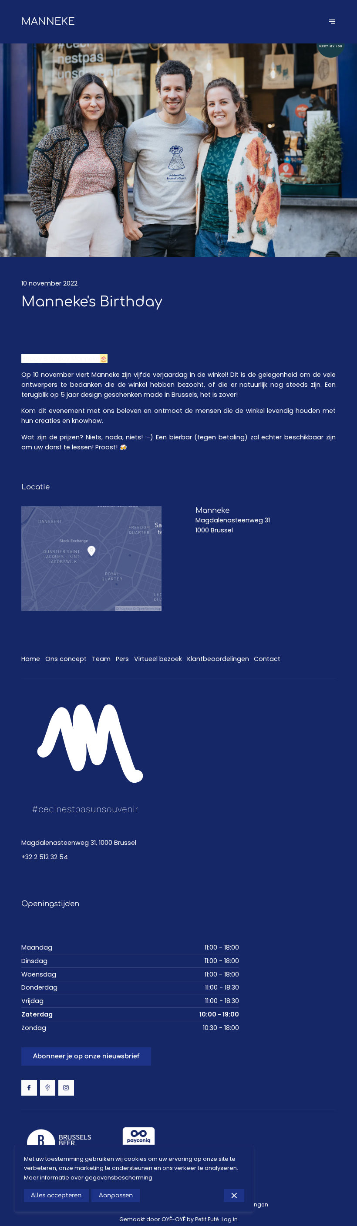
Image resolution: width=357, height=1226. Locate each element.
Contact (267, 659)
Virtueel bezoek (158, 659)
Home (30, 659)
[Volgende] (332, 21)
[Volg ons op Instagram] (66, 1088)
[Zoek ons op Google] (48, 1088)
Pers (122, 659)
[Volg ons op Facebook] (29, 1088)
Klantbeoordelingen (218, 659)
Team (101, 659)
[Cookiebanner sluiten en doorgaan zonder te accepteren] (234, 1195)
